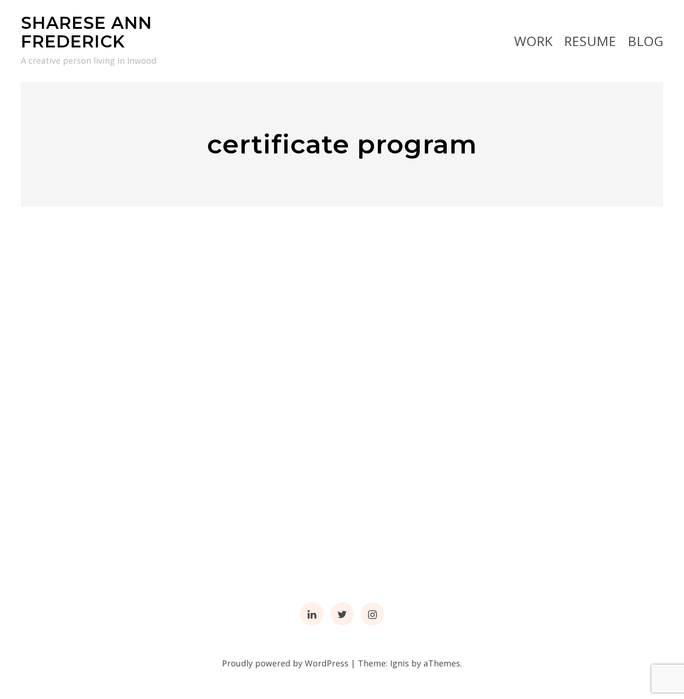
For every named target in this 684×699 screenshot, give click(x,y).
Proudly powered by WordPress (285, 663)
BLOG (645, 41)
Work (533, 41)
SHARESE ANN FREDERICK (86, 32)
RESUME (590, 41)
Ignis (399, 663)
